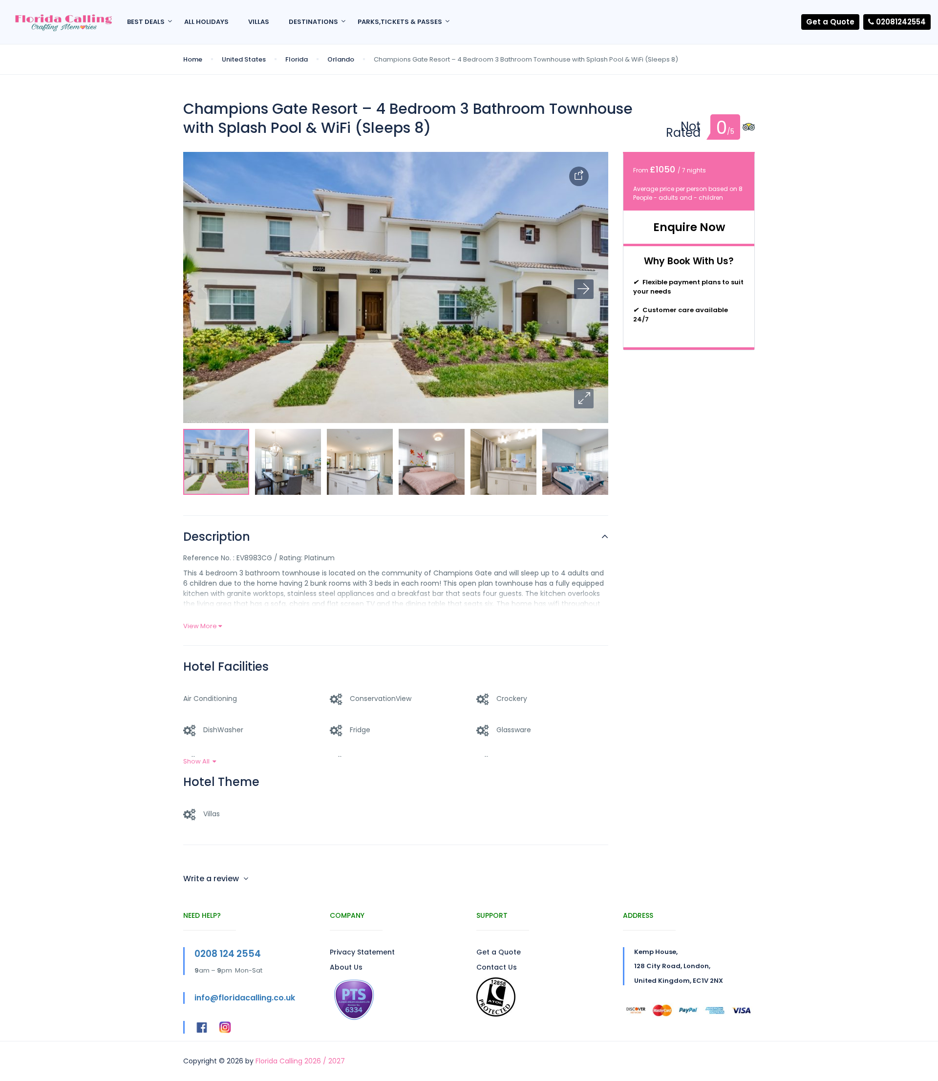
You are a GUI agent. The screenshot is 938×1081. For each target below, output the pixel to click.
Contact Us (496, 967)
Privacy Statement (362, 952)
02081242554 (900, 22)
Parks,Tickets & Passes (400, 21)
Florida (296, 59)
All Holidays (206, 21)
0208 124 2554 (227, 953)
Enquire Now (689, 227)
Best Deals (146, 21)
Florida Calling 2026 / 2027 (300, 1061)
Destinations (313, 21)
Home (192, 59)
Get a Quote (830, 22)
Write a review (212, 878)
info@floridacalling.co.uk (244, 997)
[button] (584, 398)
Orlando (340, 59)
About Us (346, 967)
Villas (258, 21)
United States (244, 59)
